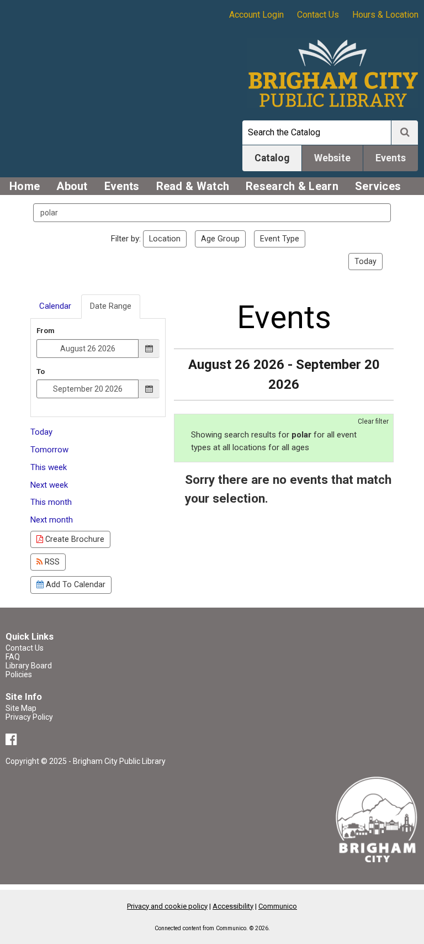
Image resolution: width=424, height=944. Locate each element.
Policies (19, 674)
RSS (51, 561)
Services (378, 186)
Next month (51, 520)
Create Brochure (73, 539)
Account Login (256, 14)
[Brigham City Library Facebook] (13, 741)
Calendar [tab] (55, 306)
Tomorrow (49, 450)
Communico (277, 906)
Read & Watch (193, 186)
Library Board (29, 665)
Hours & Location (385, 14)
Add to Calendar (74, 584)
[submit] (404, 132)
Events (122, 186)
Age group (220, 238)
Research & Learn (292, 186)
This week (48, 467)
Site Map (21, 708)
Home (24, 186)
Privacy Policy (29, 717)
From (45, 330)
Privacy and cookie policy (167, 906)
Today (365, 261)
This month (51, 502)
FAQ (13, 656)
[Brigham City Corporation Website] (377, 818)
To (40, 371)
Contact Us (318, 14)
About (72, 186)
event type (279, 238)
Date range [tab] (110, 306)
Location (165, 238)
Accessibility (233, 906)
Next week (49, 485)
